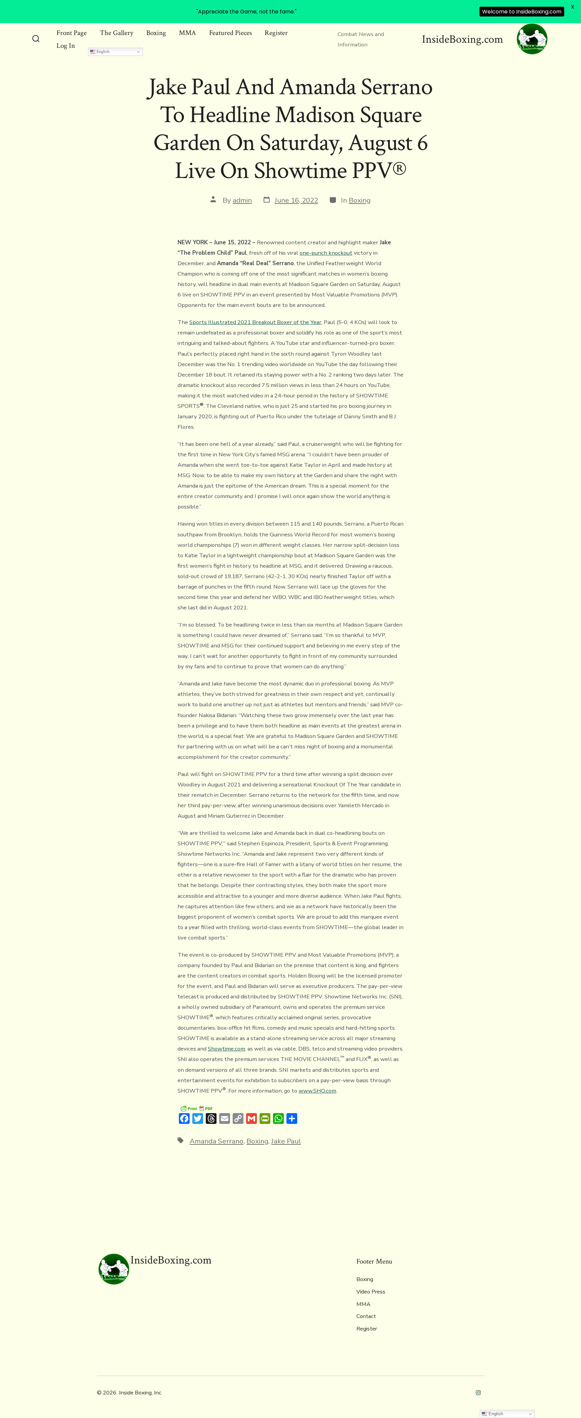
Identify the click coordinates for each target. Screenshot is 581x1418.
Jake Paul (286, 1141)
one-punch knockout (326, 253)
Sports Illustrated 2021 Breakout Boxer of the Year (255, 322)
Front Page (71, 32)
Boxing (156, 32)
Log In (65, 45)
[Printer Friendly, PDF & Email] (196, 1108)
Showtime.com (226, 1049)
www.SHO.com (317, 1091)
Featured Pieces (230, 32)
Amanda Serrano (216, 1141)
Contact (366, 1316)
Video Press (370, 1292)
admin (242, 200)
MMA (187, 32)
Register (276, 32)
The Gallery (116, 32)
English (102, 51)
